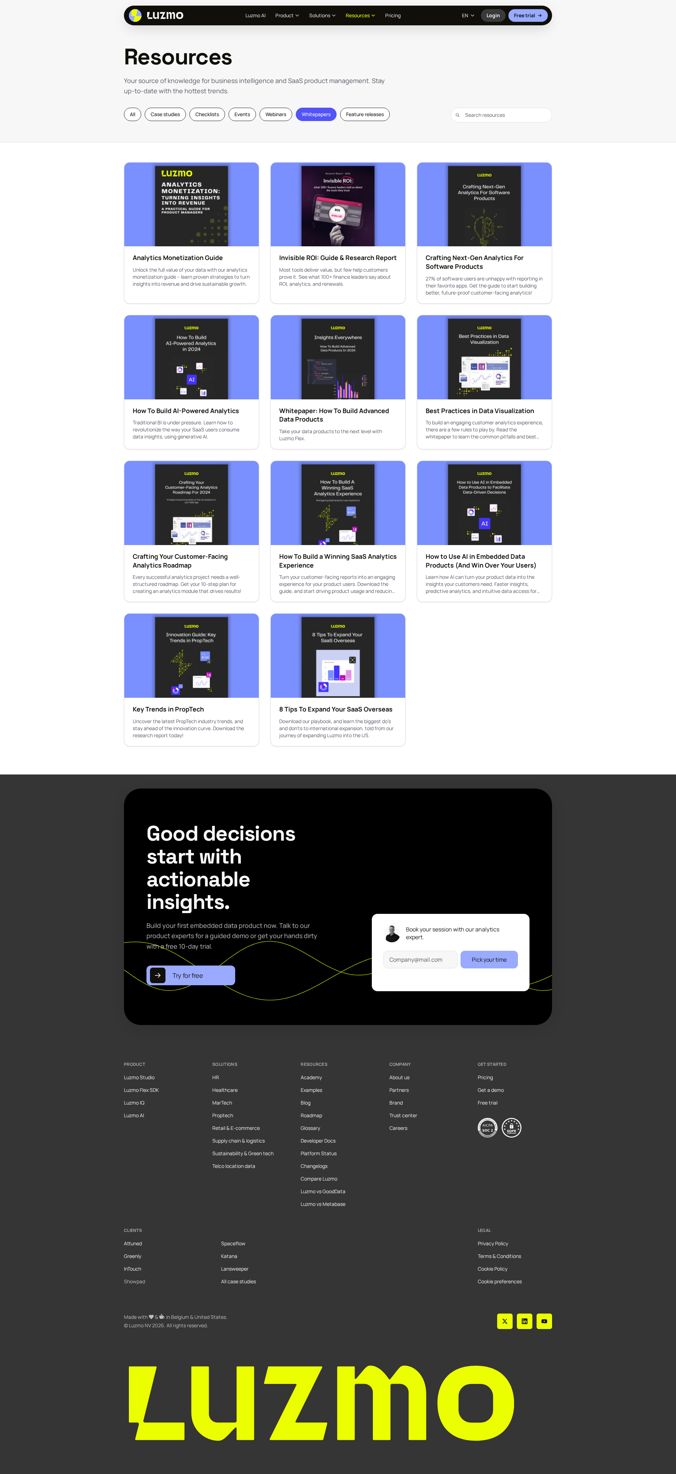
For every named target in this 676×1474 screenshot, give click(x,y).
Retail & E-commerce (236, 1128)
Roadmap (311, 1115)
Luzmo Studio (139, 1077)
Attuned (133, 1243)
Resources (358, 15)
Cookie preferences (500, 1281)
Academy (311, 1077)
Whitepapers (316, 114)
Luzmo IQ (134, 1102)
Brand (396, 1102)
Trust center (403, 1115)
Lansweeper (235, 1268)
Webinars (275, 114)
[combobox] (501, 115)
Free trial (524, 15)
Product (284, 15)
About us (399, 1077)
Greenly (132, 1256)
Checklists (207, 114)
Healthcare (225, 1090)
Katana (229, 1256)
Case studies (165, 114)
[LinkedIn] (524, 1321)
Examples (311, 1090)
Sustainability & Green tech (243, 1153)
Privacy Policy (493, 1243)
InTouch (132, 1268)
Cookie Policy (492, 1268)
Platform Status (319, 1153)
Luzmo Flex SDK (141, 1090)
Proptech (222, 1115)
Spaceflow (233, 1243)
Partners (399, 1090)
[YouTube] (544, 1321)
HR (215, 1077)
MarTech (222, 1102)
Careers (398, 1128)
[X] (505, 1321)
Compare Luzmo (319, 1178)
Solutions (319, 15)
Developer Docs (318, 1140)
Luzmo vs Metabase (323, 1204)
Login (496, 17)
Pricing (393, 15)
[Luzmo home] (158, 15)
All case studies (238, 1281)
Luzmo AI (255, 15)
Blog (306, 1102)
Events (242, 114)
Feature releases (365, 114)
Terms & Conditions (499, 1256)
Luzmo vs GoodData (323, 1191)
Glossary (310, 1128)
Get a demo (491, 1090)
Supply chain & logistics (238, 1140)
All (132, 114)
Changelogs (314, 1166)
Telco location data (233, 1166)
